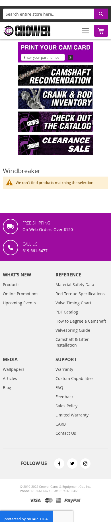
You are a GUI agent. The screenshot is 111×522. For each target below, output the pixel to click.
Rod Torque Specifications (80, 293)
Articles (10, 378)
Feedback (64, 396)
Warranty (64, 369)
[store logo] (27, 31)
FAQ (59, 387)
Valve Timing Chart (73, 302)
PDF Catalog (67, 312)
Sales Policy (66, 405)
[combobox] (55, 14)
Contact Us (66, 433)
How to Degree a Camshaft (81, 321)
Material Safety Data (75, 284)
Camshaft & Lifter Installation (72, 342)
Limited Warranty (72, 415)
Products (11, 284)
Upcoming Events (19, 302)
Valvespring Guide (73, 330)
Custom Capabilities (75, 378)
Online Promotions (20, 293)
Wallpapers (13, 369)
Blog (7, 387)
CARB (61, 424)
